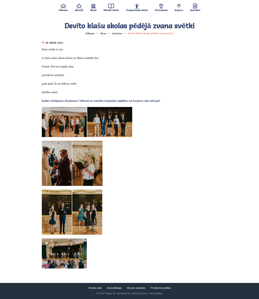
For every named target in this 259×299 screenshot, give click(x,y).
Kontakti (195, 9)
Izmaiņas (117, 33)
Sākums (63, 9)
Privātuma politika (160, 287)
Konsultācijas (114, 287)
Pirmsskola (161, 9)
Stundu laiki (95, 287)
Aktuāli (79, 9)
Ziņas (103, 33)
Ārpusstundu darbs (137, 9)
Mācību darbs (111, 9)
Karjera (179, 9)
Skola (93, 9)
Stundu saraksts (136, 287)
